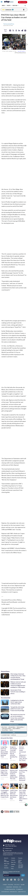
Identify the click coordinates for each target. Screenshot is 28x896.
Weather (15, 5)
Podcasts (20, 858)
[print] (25, 30)
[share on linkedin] (19, 30)
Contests (13, 858)
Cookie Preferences (22, 891)
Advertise (6, 867)
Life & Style (4, 727)
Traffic (9, 5)
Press (12, 868)
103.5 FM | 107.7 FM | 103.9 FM (20, 866)
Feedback (5, 884)
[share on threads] (16, 30)
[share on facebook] (10, 30)
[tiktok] (15, 879)
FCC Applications (19, 889)
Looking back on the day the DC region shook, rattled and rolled (17, 702)
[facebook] (4, 879)
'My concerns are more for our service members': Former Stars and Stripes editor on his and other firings (17, 718)
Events (12, 866)
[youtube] (18, 879)
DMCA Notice (15, 886)
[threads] (22, 879)
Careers (6, 865)
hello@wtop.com (9, 848)
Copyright (22, 884)
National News (20, 727)
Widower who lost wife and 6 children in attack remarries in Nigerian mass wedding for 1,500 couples (18, 684)
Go (23, 875)
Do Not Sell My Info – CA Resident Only (9, 891)
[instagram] (7, 879)
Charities (13, 864)
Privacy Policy (10, 884)
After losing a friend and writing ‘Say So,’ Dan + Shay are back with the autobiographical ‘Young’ (17, 676)
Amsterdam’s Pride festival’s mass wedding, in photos (17, 691)
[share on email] (22, 30)
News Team (6, 863)
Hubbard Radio (9, 886)
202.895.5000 (8, 850)
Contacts (13, 860)
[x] (11, 879)
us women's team (6, 735)
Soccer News (5, 730)
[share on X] (13, 30)
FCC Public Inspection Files (9, 889)
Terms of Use (17, 884)
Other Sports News (6, 728)
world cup (13, 735)
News (3, 5)
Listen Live (8, 9)
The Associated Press (8, 24)
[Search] (25, 5)
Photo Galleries (16, 728)
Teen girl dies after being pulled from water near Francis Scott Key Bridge (17, 708)
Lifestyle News (11, 727)
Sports (11, 730)
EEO (20, 886)
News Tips (13, 862)
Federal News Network (20, 861)
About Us (6, 858)
